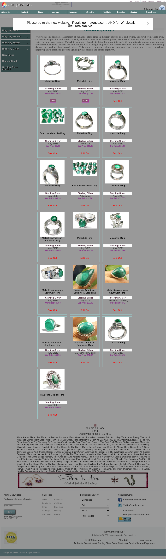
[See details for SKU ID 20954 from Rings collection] (52, 68)
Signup (151, 1)
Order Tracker (134, 1)
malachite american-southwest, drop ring (85, 291)
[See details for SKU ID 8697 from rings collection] (117, 329)
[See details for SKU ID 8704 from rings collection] (117, 68)
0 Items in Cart (151, 9)
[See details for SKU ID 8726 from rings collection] (52, 277)
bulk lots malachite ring (52, 133)
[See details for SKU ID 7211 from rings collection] (85, 277)
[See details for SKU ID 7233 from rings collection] (117, 277)
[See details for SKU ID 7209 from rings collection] (52, 329)
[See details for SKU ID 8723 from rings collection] (52, 224)
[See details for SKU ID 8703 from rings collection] (85, 68)
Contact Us (160, 1)
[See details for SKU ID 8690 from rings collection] (85, 120)
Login (144, 1)
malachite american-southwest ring (52, 239)
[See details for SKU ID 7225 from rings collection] (85, 329)
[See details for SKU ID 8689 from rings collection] (117, 120)
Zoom (52, 100)
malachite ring (52, 81)
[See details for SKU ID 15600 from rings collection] (52, 381)
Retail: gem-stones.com (89, 22)
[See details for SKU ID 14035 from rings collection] (52, 120)
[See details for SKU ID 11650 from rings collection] (85, 172)
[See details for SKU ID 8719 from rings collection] (85, 224)
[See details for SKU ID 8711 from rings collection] (117, 172)
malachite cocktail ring (52, 394)
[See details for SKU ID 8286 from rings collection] (117, 224)
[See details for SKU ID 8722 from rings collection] (52, 172)
